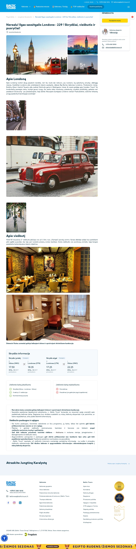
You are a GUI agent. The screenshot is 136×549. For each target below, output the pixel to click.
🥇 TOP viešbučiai (77, 7)
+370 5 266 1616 (16, 491)
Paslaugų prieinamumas (91, 513)
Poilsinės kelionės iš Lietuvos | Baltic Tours (54, 496)
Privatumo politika (89, 499)
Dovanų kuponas (45, 516)
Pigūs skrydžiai (44, 513)
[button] (4, 538)
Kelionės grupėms (46, 486)
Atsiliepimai (87, 522)
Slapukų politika (88, 509)
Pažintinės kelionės (46, 506)
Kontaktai (86, 490)
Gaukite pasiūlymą (96, 7)
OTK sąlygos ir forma (90, 506)
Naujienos (86, 496)
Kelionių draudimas (46, 509)
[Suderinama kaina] (132, 17)
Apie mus (86, 486)
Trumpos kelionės (46, 499)
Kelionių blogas (88, 493)
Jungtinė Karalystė (25, 17)
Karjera (85, 516)
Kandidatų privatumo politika (93, 519)
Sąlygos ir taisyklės (89, 503)
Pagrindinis (10, 17)
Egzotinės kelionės (46, 503)
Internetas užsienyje (47, 519)
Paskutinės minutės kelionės (49, 493)
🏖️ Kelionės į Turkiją (60, 7)
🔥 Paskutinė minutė (41, 7)
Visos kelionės (44, 490)
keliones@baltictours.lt (19, 496)
